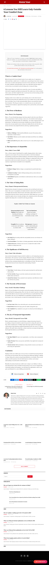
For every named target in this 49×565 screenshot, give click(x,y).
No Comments (34, 16)
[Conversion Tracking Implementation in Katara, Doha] (14, 451)
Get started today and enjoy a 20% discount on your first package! (20, 68)
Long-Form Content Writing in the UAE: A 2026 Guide (13, 425)
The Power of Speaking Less (14, 491)
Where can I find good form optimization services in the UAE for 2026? (19, 530)
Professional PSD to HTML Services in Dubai (12, 442)
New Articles (21, 16)
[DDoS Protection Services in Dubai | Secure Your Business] (35, 417)
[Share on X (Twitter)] (10, 19)
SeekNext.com (30, 560)
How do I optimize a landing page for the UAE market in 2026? (17, 512)
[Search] (44, 2)
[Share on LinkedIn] (14, 19)
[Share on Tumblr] (16, 19)
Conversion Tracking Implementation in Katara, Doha (13, 459)
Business (5, 514)
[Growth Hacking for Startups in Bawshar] (35, 435)
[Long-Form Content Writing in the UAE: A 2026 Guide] (14, 417)
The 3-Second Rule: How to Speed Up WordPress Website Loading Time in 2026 (24, 497)
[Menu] (5, 2)
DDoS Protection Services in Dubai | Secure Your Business (34, 425)
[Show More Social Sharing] (18, 19)
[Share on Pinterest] (12, 19)
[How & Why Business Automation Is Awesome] (6, 503)
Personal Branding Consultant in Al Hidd (33, 459)
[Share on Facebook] (8, 19)
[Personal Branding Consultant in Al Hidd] (35, 451)
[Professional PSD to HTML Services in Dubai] (14, 435)
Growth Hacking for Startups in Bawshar (33, 442)
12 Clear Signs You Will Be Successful (35, 386)
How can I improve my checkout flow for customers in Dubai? (17, 485)
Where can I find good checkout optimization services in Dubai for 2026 (19, 520)
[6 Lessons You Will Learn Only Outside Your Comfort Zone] (24, 35)
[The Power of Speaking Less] (6, 493)
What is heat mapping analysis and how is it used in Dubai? (17, 538)
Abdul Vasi (9, 16)
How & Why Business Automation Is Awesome (18, 501)
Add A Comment (24, 466)
